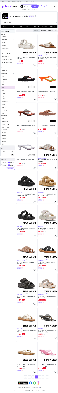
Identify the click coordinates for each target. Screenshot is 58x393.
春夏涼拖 (52, 26)
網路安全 (32, 390)
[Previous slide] (17, 44)
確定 (12, 154)
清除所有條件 (10, 168)
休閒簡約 (44, 26)
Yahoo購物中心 (10, 6)
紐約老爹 (28, 26)
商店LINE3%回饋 (32, 9)
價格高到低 (50, 31)
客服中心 (15, 390)
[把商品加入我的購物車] (34, 65)
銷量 (56, 31)
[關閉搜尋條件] (24, 6)
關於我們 (21, 390)
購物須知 (27, 390)
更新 (39, 387)
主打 (4, 26)
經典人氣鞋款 (7, 22)
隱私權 (37, 390)
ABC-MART (24, 9)
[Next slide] (35, 44)
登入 (44, 6)
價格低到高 (43, 31)
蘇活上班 (36, 26)
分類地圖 (43, 390)
